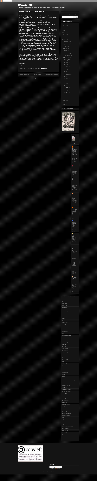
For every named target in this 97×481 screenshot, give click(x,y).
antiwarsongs (64, 305)
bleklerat (63, 320)
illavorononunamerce (66, 370)
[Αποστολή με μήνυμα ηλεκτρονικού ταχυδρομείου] (41, 68)
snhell (63, 417)
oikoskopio (64, 408)
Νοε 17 (67, 83)
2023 (64, 98)
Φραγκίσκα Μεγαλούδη (26, 70)
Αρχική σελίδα (37, 74)
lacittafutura (64, 383)
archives (63, 309)
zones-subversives (66, 439)
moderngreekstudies (66, 404)
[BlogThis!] (42, 68)
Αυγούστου (66, 53)
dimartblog (64, 344)
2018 (64, 34)
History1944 (64, 363)
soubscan (64, 419)
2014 (64, 27)
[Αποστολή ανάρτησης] (39, 68)
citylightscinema (65, 329)
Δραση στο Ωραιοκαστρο (74, 196)
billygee (63, 318)
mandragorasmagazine (67, 398)
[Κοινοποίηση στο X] (44, 68)
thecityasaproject (65, 428)
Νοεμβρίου (66, 59)
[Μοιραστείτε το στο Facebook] (45, 68)
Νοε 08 (67, 67)
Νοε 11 (67, 76)
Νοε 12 (67, 78)
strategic (63, 421)
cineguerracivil (65, 326)
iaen (63, 367)
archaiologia (64, 307)
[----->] (21, 65)
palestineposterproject (66, 413)
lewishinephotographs (66, 389)
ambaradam (64, 303)
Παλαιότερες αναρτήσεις (52, 74)
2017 (64, 32)
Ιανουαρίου (66, 41)
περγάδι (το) (25, 4)
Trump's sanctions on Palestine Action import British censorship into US (74, 185)
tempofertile (64, 424)
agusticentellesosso (66, 301)
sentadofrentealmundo (66, 415)
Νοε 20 (67, 87)
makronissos (64, 395)
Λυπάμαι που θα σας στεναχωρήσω (31, 11)
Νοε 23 (67, 89)
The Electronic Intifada (74, 179)
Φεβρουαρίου (67, 43)
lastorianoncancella (66, 385)
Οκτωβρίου (66, 57)
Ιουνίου (66, 50)
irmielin (63, 376)
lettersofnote (64, 387)
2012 (64, 23)
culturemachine (65, 331)
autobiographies (65, 311)
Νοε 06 (67, 64)
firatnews (64, 355)
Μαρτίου (66, 44)
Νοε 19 (67, 85)
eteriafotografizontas (66, 352)
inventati (63, 374)
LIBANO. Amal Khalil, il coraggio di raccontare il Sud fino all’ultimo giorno (74, 268)
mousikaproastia (65, 406)
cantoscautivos (65, 322)
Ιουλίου (66, 52)
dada (63, 333)
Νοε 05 (67, 62)
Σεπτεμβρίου (67, 55)
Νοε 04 (67, 60)
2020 (64, 37)
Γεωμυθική (64, 298)
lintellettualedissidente (66, 391)
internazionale (65, 372)
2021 (64, 39)
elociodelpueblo (65, 350)
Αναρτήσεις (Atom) (40, 78)
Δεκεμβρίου (66, 94)
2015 (64, 28)
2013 (64, 25)
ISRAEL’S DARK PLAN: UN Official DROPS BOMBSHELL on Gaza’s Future (74, 157)
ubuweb (63, 434)
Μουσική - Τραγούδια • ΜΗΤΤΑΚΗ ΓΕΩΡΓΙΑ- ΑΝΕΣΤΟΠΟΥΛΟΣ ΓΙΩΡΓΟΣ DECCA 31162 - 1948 (74, 284)
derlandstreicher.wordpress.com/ (68, 339)
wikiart (63, 436)
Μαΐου (65, 48)
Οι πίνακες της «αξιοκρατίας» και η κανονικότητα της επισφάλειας (74, 252)
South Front (73, 167)
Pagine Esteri (73, 263)
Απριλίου (66, 46)
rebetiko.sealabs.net (74, 278)
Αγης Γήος (74, 209)
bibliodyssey (64, 316)
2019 (64, 36)
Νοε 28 (67, 90)
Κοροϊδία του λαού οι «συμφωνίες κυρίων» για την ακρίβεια (74, 200)
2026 (64, 104)
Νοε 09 (67, 69)
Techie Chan (73, 236)
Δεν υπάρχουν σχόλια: (32, 68)
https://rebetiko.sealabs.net (67, 365)
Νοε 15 (67, 81)
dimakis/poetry (65, 342)
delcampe (64, 337)
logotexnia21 (64, 393)
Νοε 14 (67, 80)
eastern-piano (65, 348)
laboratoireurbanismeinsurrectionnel (69, 380)
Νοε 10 (67, 71)
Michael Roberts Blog (74, 223)
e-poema (64, 346)
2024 (64, 100)
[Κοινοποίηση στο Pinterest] (46, 68)
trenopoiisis (64, 432)
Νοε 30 (67, 92)
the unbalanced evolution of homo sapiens (74, 150)
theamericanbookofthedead (67, 426)
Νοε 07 (67, 66)
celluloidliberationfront (66, 324)
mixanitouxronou (65, 400)
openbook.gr (64, 411)
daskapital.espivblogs (66, 335)
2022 (64, 97)
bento (63, 314)
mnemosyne (64, 402)
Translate (58, 468)
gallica (63, 357)
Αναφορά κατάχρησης (67, 108)
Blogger (54, 471)
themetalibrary (65, 430)
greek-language (65, 359)
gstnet (63, 361)
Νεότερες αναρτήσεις (24, 74)
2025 (64, 102)
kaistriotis (64, 378)
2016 (64, 30)
